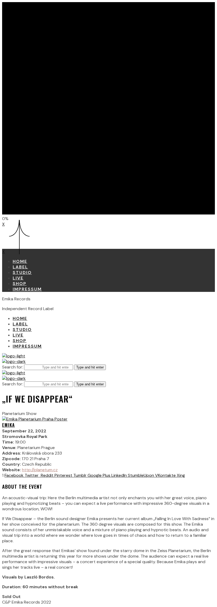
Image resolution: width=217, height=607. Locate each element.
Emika (8, 425)
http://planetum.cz (40, 470)
